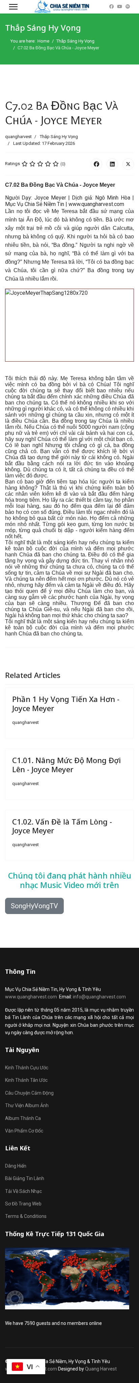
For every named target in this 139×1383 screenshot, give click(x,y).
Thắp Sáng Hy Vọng (59, 136)
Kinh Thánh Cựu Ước (26, 1067)
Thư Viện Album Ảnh (27, 1105)
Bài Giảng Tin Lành (24, 1178)
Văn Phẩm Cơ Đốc (24, 1130)
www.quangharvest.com (31, 996)
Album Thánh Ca (23, 1118)
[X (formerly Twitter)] (128, 164)
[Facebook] (111, 6)
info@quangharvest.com (99, 996)
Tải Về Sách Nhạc (23, 1191)
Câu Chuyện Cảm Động (29, 1093)
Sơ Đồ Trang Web (23, 1203)
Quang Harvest (101, 1369)
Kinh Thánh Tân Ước (26, 1080)
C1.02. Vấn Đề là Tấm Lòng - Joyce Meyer (62, 825)
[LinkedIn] (112, 164)
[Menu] (13, 7)
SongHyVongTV (34, 906)
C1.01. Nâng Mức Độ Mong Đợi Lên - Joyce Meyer (66, 764)
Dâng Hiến (15, 1166)
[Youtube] (119, 6)
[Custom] (128, 6)
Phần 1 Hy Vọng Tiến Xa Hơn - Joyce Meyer (65, 703)
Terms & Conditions (26, 1216)
